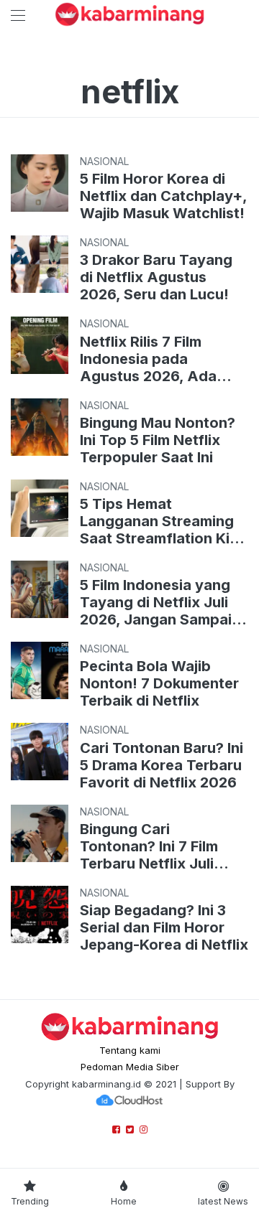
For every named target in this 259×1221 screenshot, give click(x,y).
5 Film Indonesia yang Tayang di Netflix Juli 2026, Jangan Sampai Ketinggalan (156, 602)
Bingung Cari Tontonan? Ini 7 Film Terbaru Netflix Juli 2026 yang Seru (149, 846)
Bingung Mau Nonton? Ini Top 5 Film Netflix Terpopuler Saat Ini (157, 440)
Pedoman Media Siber (130, 1066)
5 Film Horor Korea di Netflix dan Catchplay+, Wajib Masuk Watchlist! (163, 196)
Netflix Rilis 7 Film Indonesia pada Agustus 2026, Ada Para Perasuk (148, 359)
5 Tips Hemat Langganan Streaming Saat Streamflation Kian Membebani (163, 521)
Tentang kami (129, 1050)
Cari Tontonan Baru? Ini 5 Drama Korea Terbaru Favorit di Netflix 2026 (161, 765)
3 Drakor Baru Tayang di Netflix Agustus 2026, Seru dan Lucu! (156, 277)
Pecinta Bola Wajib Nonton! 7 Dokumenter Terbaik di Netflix (159, 683)
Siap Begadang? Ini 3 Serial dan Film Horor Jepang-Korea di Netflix (164, 927)
